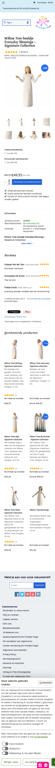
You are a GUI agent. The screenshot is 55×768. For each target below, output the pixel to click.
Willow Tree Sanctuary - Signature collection (40, 364)
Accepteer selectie (36, 762)
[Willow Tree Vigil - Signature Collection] (14, 423)
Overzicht (47, 682)
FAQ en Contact (11, 615)
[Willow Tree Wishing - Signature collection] (14, 349)
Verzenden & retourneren (16, 610)
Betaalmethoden (11, 628)
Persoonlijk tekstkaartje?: (16, 159)
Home (6, 55)
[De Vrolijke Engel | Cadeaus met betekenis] (43, 22)
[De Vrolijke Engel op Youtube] (33, 594)
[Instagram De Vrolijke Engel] (38, 594)
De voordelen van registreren (17, 641)
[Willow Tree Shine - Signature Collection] (14, 496)
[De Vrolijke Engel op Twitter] (22, 594)
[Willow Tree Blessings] (40, 496)
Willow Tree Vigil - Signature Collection (13, 438)
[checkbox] (12, 743)
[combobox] (16, 23)
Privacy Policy (9, 654)
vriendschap (9, 317)
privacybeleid (41, 737)
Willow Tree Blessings (39, 510)
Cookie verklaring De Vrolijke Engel (20, 645)
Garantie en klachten (13, 663)
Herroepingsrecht (12, 658)
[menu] (3, 2)
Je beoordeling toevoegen (39, 299)
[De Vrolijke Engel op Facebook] (17, 594)
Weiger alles (11, 762)
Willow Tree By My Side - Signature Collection (40, 438)
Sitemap (7, 667)
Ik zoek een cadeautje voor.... (17, 676)
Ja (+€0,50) (12, 162)
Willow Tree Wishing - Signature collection (13, 364)
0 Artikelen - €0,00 (45, 2)
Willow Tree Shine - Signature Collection (13, 511)
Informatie (10, 213)
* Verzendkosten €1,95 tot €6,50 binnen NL (20, 8)
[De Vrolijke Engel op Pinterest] (27, 594)
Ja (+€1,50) (12, 153)
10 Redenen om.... (11, 632)
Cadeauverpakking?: (13, 149)
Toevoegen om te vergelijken (17, 321)
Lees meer (26, 243)
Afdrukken (36, 321)
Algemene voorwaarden (15, 650)
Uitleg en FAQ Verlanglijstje (17, 672)
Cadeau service (10, 619)
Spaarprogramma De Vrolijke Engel (20, 637)
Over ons (7, 623)
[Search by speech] (27, 22)
